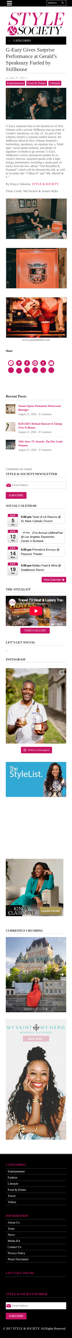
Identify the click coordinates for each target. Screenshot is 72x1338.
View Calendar (53, 579)
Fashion (12, 1177)
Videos (12, 1202)
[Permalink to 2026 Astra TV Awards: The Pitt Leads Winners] (10, 444)
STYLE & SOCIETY (45, 184)
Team (11, 1228)
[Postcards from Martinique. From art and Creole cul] (36, 706)
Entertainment (15, 83)
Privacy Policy (16, 1253)
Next (61, 974)
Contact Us (14, 1247)
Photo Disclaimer (18, 1259)
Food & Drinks (36, 83)
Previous (10, 974)
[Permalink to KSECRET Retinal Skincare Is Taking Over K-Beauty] (10, 426)
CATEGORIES (22, 40)
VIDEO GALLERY (35, 630)
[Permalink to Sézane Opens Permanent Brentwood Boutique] (10, 408)
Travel (11, 1196)
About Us (14, 1222)
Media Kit (14, 1240)
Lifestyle (55, 83)
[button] (9, 579)
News (11, 1234)
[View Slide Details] (36, 974)
